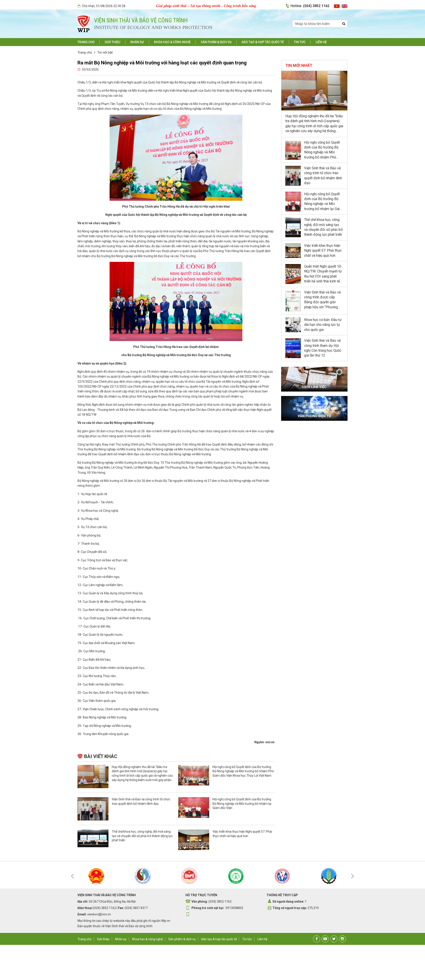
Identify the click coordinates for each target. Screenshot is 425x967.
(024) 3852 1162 (316, 6)
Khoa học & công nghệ (172, 42)
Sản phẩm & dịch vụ (216, 42)
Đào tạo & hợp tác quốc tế (263, 42)
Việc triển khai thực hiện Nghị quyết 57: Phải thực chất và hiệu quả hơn (323, 250)
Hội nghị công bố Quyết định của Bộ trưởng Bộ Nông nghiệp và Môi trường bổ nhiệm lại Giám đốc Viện (241, 803)
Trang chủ (86, 42)
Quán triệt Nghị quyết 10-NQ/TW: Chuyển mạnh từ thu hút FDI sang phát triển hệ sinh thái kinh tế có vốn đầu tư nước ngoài (323, 276)
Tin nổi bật (105, 52)
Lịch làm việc (314, 387)
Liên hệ (321, 42)
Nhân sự (137, 42)
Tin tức (299, 42)
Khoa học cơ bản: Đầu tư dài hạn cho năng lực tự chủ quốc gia (323, 325)
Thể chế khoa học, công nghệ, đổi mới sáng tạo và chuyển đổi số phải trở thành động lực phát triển (142, 836)
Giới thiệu (112, 42)
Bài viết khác (100, 756)
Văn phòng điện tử (314, 416)
